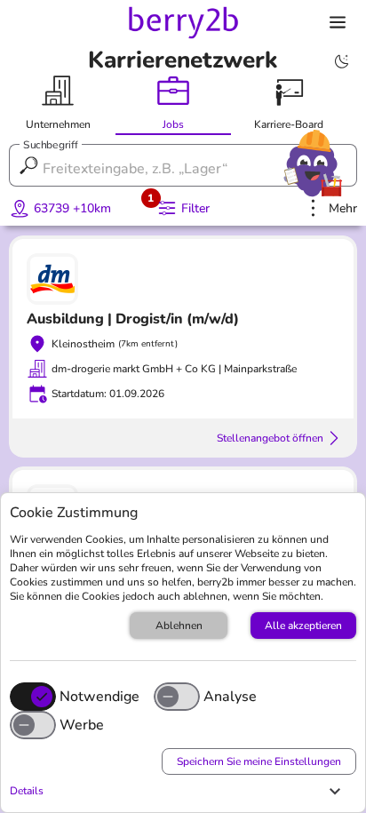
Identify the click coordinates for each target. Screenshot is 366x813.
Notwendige (99, 696)
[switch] (177, 696)
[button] (178, 790)
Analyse (230, 696)
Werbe (82, 725)
